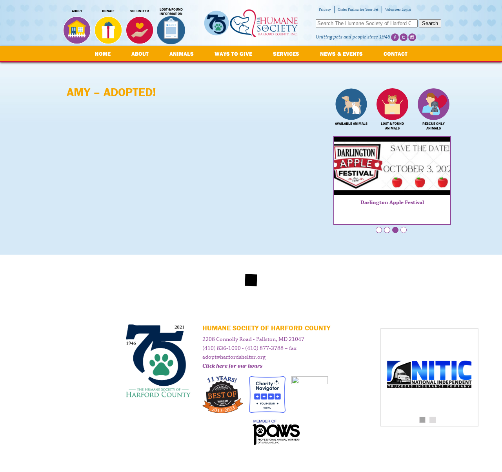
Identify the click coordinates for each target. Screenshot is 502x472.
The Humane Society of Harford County (251, 23)
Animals (181, 53)
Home (103, 53)
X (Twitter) (403, 37)
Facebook (395, 37)
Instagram (412, 37)
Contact (395, 53)
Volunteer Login (398, 9)
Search (430, 23)
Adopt (77, 11)
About (140, 53)
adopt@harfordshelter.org (234, 357)
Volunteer (139, 11)
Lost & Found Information (171, 11)
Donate (108, 11)
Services (286, 53)
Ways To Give (233, 53)
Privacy (325, 9)
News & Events (341, 53)
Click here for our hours (232, 366)
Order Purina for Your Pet (358, 9)
